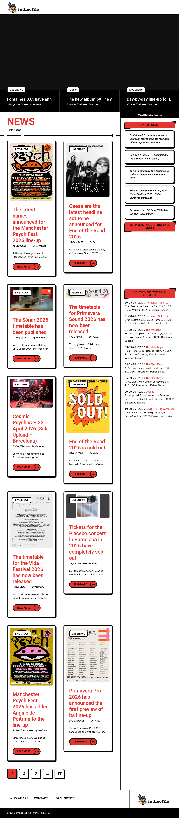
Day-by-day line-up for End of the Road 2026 (149, 99)
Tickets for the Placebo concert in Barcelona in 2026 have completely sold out (87, 543)
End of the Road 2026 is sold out (87, 445)
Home (10, 130)
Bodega (150, 392)
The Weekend (153, 330)
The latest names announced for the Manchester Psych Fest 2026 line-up (30, 225)
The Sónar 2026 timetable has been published (30, 326)
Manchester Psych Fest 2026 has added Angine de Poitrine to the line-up (31, 710)
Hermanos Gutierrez (157, 303)
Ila (94, 242)
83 (59, 773)
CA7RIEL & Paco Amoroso (160, 409)
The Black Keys (154, 364)
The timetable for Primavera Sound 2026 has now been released (87, 319)
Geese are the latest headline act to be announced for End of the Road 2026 (87, 222)
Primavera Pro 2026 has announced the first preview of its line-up (86, 703)
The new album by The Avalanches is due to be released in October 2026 (89, 99)
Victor (95, 337)
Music (73, 90)
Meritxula (41, 246)
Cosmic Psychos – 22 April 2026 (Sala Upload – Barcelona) (31, 429)
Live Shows (16, 90)
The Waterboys (154, 347)
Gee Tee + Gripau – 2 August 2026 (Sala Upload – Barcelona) (148, 157)
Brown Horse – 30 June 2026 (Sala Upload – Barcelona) (148, 212)
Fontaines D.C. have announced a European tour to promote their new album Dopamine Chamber (29, 99)
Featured (77, 292)
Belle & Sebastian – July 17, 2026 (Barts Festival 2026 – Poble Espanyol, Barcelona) (148, 194)
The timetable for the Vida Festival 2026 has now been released (28, 569)
